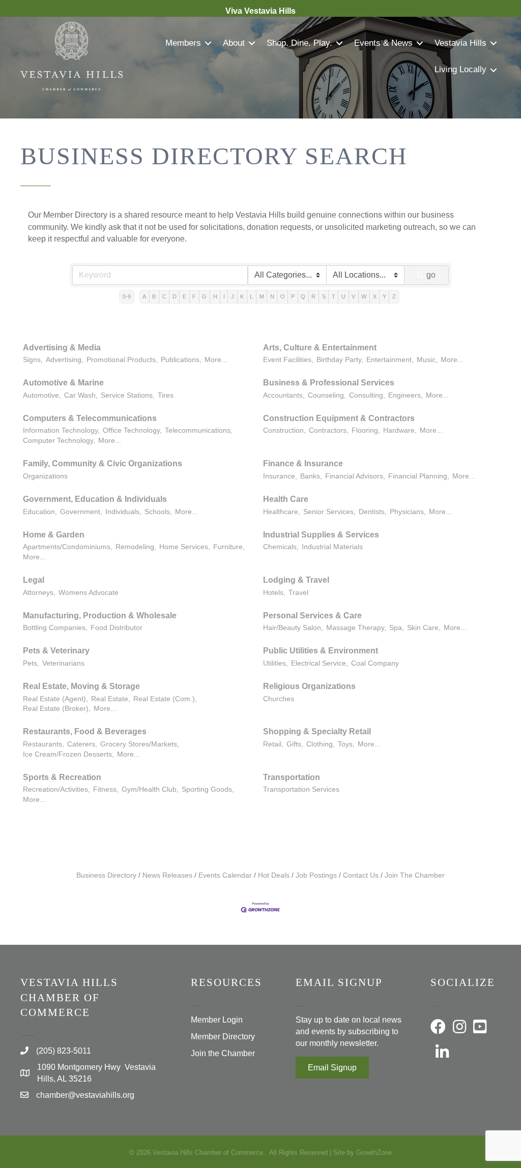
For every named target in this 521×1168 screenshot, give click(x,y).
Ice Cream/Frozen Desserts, (68, 754)
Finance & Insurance (303, 463)
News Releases (167, 875)
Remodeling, (135, 547)
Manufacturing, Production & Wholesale (100, 615)
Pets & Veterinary (56, 650)
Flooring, (366, 430)
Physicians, (408, 512)
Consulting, (367, 395)
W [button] (363, 296)
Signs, (33, 360)
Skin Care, (424, 628)
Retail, (273, 744)
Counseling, (327, 395)
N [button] (272, 296)
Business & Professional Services (328, 382)
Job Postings (316, 875)
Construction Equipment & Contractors (339, 418)
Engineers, (405, 395)
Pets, (31, 663)
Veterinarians (63, 663)
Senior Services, (329, 512)
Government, (81, 512)
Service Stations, (128, 395)
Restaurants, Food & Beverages (85, 731)
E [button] (184, 296)
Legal (33, 580)
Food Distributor (116, 628)
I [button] (224, 296)
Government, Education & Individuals (95, 499)
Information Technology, (61, 430)
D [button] (174, 296)
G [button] (204, 296)
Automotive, (42, 395)
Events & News (383, 43)
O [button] (282, 296)
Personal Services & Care (312, 615)
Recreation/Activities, (56, 789)
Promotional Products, (122, 360)
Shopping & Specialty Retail (317, 731)
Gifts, (294, 744)
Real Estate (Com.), (165, 699)
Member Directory (223, 1036)
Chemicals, (281, 547)
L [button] (251, 296)
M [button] (261, 296)
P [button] (293, 296)
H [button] (215, 296)
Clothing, (320, 744)
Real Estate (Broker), (57, 708)
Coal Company (375, 663)
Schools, (158, 512)
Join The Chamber (415, 875)
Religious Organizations (309, 686)
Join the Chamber (223, 1053)
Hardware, (400, 430)
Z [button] (394, 296)
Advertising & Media (62, 347)
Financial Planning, (418, 476)
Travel (298, 592)
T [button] (333, 296)
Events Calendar (225, 875)
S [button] (324, 296)
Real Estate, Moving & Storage (81, 686)
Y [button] (384, 296)
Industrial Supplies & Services (321, 534)
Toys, (346, 744)
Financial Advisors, (355, 476)
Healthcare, (281, 512)
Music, (427, 360)
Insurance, (280, 476)
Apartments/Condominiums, (67, 547)
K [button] (242, 296)
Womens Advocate (89, 592)
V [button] (353, 296)
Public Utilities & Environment (320, 650)
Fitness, (106, 789)
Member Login (217, 1019)
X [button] (375, 296)
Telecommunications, (199, 430)
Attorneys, (39, 592)
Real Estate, (110, 699)
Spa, (396, 628)
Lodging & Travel (296, 580)
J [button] (232, 296)
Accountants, (284, 395)
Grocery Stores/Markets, (139, 744)
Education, (40, 512)
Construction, (284, 430)
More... (216, 360)
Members (183, 43)
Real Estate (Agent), (55, 699)
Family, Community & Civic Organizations (102, 463)
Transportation (291, 777)
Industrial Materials (332, 547)
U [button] (343, 296)
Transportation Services (301, 789)
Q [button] (303, 296)
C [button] (164, 296)
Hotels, (274, 592)
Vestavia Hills (460, 43)
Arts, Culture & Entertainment (320, 347)
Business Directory (106, 875)
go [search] (431, 275)
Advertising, (64, 360)
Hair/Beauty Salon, (293, 628)
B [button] (154, 296)
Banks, (311, 476)
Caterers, (82, 744)
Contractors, (329, 430)
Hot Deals (274, 875)
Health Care (285, 499)
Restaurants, (43, 744)
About (234, 43)
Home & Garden (53, 534)
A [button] (144, 296)
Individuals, (123, 512)
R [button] (313, 296)
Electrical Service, (319, 663)
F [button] (194, 296)
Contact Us (361, 875)
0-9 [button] (127, 296)
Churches (278, 699)
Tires (165, 395)
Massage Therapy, (356, 628)
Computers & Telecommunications (90, 418)
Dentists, (373, 512)
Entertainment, (390, 360)
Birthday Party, (339, 360)
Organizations (45, 476)
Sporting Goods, (208, 789)
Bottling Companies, (55, 628)
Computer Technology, (59, 440)
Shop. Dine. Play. (299, 43)
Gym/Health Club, (150, 789)
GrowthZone (374, 1152)
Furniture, (229, 547)
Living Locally (460, 69)
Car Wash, (81, 395)
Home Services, (184, 547)
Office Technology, (132, 430)
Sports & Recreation (62, 777)
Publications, (181, 360)
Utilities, (275, 663)
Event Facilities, (288, 360)
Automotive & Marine (63, 382)
